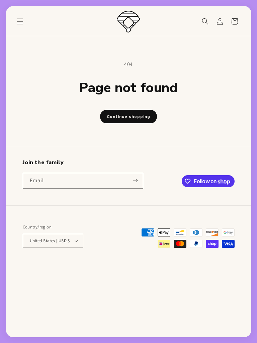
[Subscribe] (135, 181)
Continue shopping (128, 116)
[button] (20, 21)
